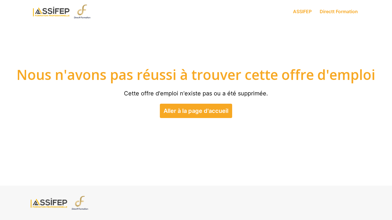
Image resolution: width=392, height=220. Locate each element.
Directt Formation (339, 11)
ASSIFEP (302, 11)
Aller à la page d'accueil (196, 110)
